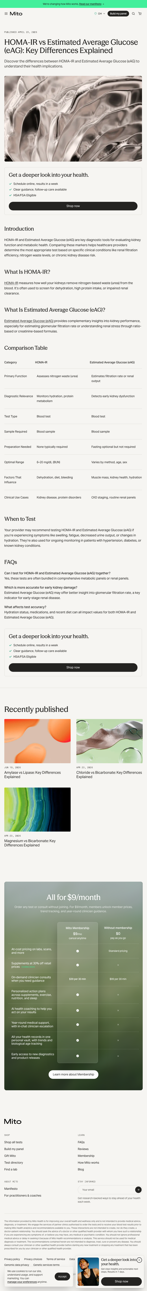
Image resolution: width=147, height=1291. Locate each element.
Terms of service (55, 1259)
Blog (81, 1169)
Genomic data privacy (16, 1264)
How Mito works (88, 1163)
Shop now (73, 206)
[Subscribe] (138, 1190)
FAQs (81, 1142)
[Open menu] (6, 13)
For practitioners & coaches (22, 1195)
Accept (62, 1276)
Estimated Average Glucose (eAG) (28, 321)
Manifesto (11, 1189)
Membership (86, 1156)
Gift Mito (10, 1156)
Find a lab (10, 1169)
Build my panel (118, 13)
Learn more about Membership (73, 1074)
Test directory (13, 1163)
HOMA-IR (11, 283)
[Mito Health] (12, 1121)
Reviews (83, 1149)
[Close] (139, 1260)
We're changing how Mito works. (72, 4)
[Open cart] (140, 13)
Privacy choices (33, 1259)
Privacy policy (12, 1259)
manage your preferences (22, 1281)
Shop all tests (13, 1142)
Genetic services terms (46, 1264)
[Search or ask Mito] (133, 13)
